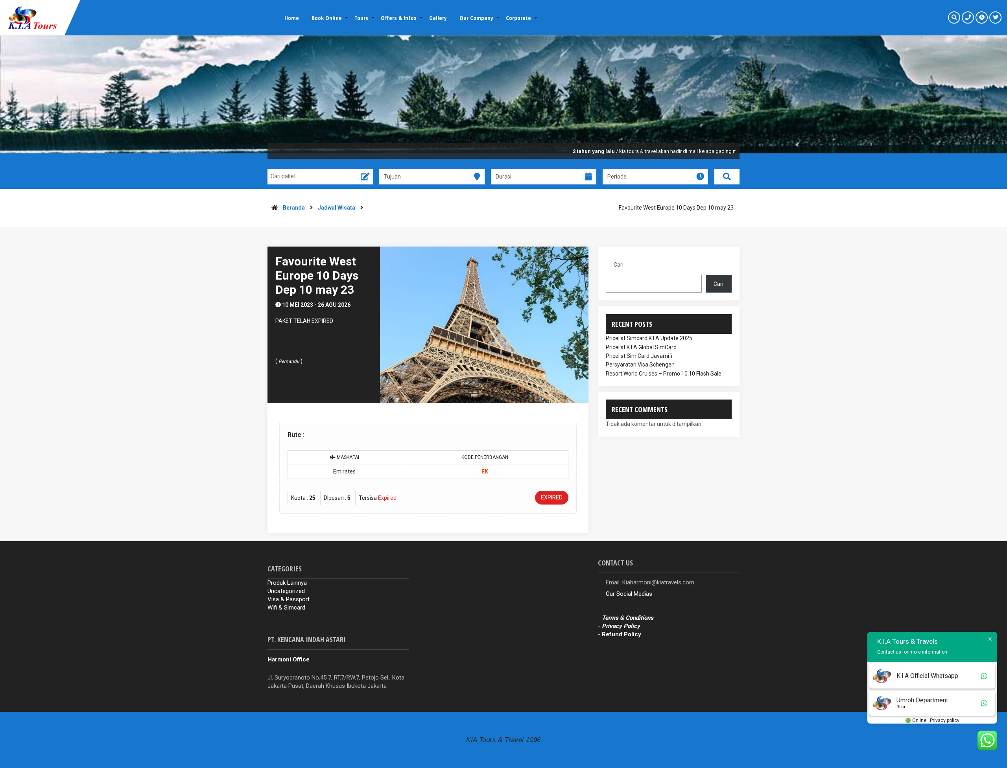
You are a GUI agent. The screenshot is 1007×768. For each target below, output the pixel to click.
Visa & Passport (288, 599)
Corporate (518, 18)
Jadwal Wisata (336, 207)
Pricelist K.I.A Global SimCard (641, 347)
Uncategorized (286, 591)
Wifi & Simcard (286, 607)
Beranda (294, 207)
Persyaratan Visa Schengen (640, 364)
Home (291, 18)
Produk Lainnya (287, 582)
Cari (618, 265)
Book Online (327, 18)
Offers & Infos (399, 18)
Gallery (438, 18)
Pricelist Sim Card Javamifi (639, 356)
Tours (361, 18)
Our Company (476, 18)
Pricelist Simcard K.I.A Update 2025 (649, 338)
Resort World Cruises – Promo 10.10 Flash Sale (663, 373)
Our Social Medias (629, 593)
